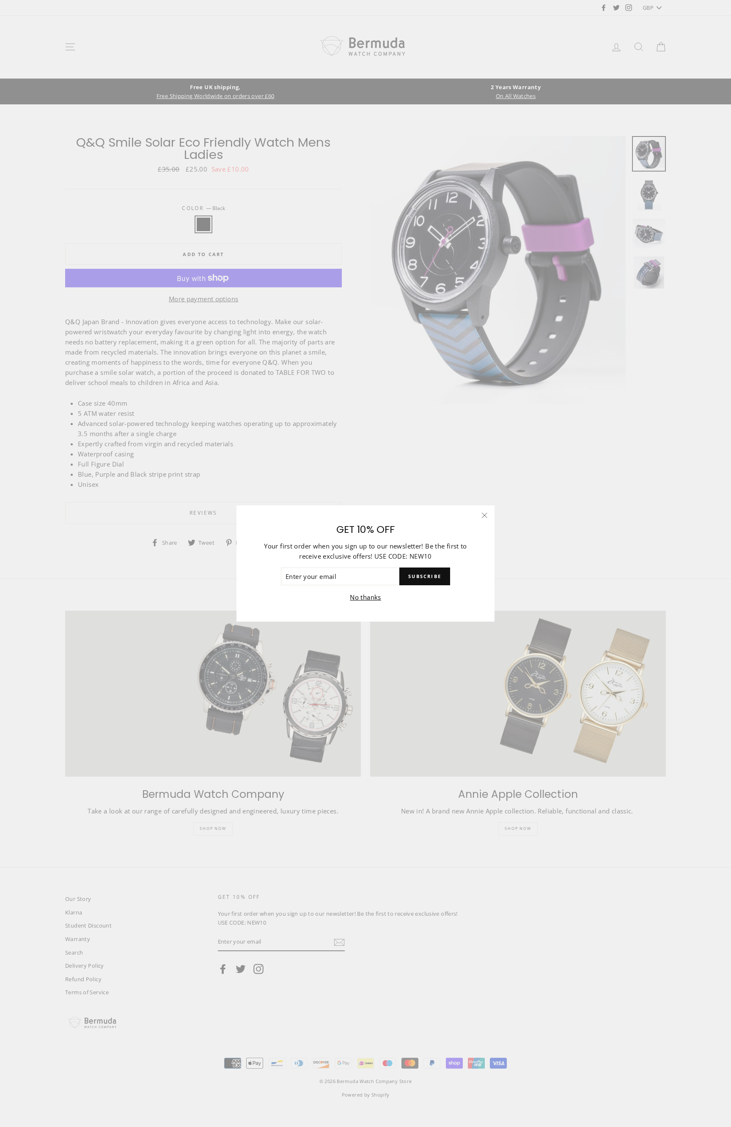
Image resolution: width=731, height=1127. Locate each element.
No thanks (365, 597)
